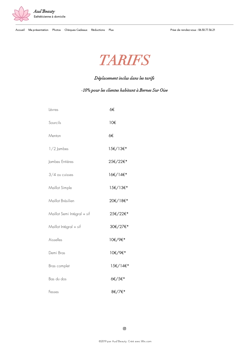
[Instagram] (124, 329)
